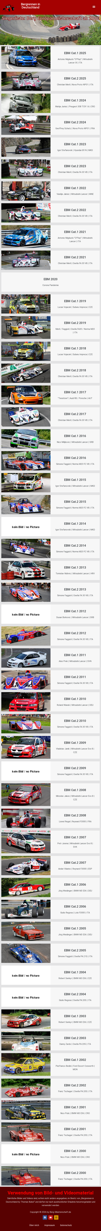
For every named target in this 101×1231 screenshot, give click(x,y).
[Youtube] (50, 1217)
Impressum (49, 1225)
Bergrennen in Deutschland (30, 5)
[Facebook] (45, 1217)
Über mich (34, 1225)
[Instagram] (56, 1217)
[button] (94, 6)
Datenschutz (66, 1225)
